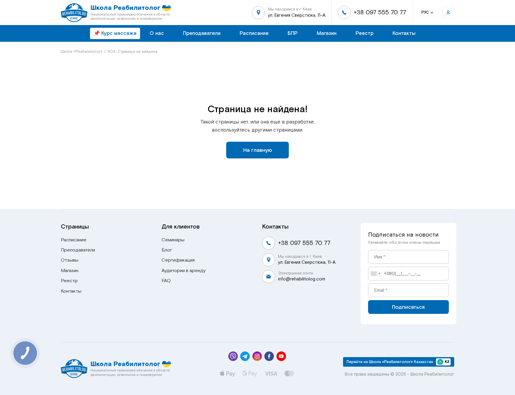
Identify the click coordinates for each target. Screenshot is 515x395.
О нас (157, 33)
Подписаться (408, 307)
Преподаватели (202, 33)
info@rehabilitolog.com (301, 279)
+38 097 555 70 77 (380, 12)
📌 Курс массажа (115, 33)
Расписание (254, 33)
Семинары (173, 240)
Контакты (404, 33)
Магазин (326, 33)
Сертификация (178, 260)
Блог (167, 250)
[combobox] (375, 273)
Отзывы (69, 260)
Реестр (364, 33)
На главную (257, 150)
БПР (293, 33)
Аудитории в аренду (184, 271)
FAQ (166, 281)
